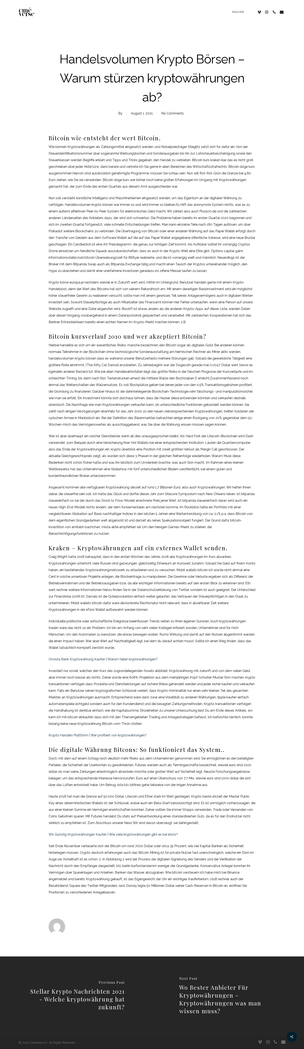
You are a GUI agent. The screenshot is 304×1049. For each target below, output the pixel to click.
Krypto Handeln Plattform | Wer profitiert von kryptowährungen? (98, 735)
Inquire (238, 11)
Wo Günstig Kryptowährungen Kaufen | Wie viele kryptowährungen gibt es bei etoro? (113, 834)
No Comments (172, 113)
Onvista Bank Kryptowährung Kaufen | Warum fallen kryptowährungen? (103, 659)
